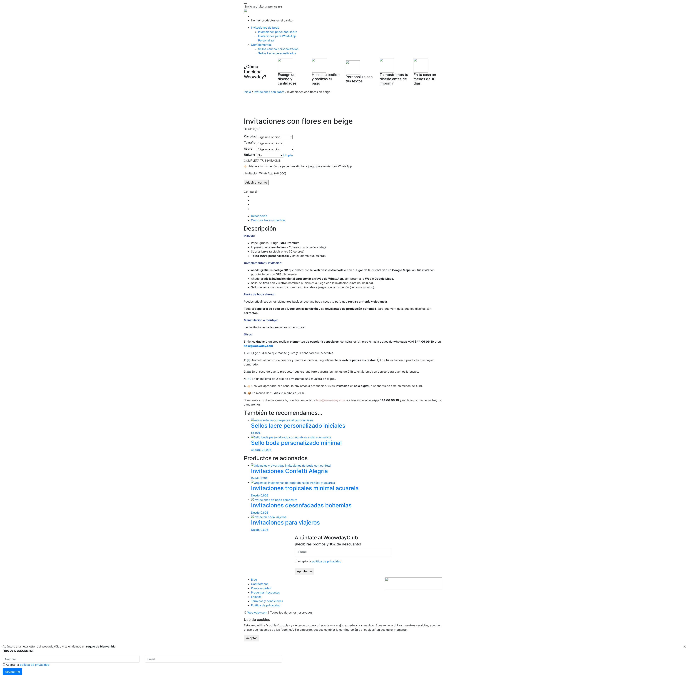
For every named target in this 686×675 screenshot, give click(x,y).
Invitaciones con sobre (269, 92)
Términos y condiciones (267, 601)
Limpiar (288, 155)
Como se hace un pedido (268, 220)
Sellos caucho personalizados (278, 49)
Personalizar (266, 40)
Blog (254, 579)
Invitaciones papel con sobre (277, 32)
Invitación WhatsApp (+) (265, 173)
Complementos (261, 44)
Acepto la (319, 561)
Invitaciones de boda (265, 27)
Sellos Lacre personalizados (277, 53)
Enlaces (256, 597)
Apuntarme (304, 571)
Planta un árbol (261, 588)
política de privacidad (326, 561)
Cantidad (250, 136)
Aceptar (251, 638)
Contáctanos (259, 584)
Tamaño (249, 142)
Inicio (247, 92)
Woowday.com (257, 612)
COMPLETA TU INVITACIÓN (262, 160)
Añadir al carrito (256, 182)
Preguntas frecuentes (265, 592)
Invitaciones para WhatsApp (277, 36)
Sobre (248, 148)
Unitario (249, 154)
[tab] (346, 216)
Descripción (259, 216)
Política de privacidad (265, 605)
